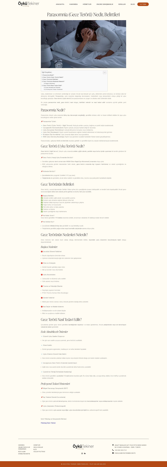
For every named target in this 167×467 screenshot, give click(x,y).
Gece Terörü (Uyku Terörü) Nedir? (53, 77)
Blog (133, 4)
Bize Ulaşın (21, 451)
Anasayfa (60, 4)
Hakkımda (73, 4)
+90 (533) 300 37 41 (120, 450)
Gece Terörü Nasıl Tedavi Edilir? (52, 85)
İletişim (143, 4)
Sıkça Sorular (38, 447)
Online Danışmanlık (105, 4)
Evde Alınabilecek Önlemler (53, 87)
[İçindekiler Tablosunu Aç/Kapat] (104, 72)
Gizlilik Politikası (39, 451)
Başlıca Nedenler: (50, 83)
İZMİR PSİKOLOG (82, 464)
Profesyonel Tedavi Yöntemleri (54, 89)
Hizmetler (87, 4)
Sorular (122, 4)
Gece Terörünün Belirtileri (50, 79)
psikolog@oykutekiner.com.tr (125, 453)
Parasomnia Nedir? (48, 75)
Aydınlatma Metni (24, 453)
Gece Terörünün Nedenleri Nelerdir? (53, 81)
